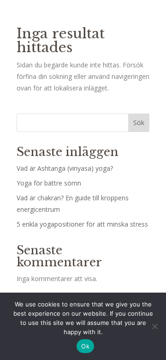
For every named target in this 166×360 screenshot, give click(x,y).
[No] (154, 326)
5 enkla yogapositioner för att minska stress (82, 224)
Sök (138, 122)
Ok (85, 346)
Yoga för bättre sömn (49, 183)
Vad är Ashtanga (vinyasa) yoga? (65, 168)
